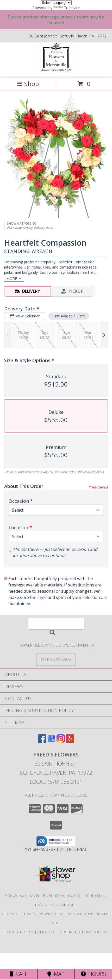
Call (20, 973)
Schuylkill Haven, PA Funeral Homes (42, 895)
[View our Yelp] (70, 741)
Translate (72, 7)
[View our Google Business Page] (51, 741)
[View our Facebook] (42, 741)
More (11, 278)
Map (58, 973)
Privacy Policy (18, 932)
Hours (96, 973)
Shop (31, 83)
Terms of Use (95, 932)
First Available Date (68, 316)
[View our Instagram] (61, 741)
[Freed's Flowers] (56, 70)
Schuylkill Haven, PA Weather (31, 913)
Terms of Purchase (57, 932)
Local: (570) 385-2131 (56, 781)
